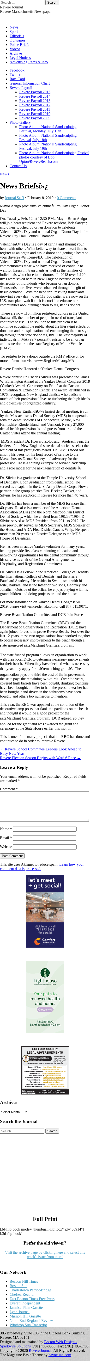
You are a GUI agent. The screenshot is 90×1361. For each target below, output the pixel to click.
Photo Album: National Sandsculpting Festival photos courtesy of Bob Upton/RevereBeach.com (54, 157)
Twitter (15, 74)
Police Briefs (19, 45)
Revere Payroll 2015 (34, 92)
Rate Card (17, 79)
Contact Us (18, 166)
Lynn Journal (20, 1312)
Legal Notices (20, 58)
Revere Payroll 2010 (34, 114)
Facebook (17, 70)
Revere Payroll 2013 (34, 101)
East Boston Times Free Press (32, 1299)
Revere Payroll (21, 88)
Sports (14, 31)
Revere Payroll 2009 (34, 118)
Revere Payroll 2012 (34, 105)
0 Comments (66, 198)
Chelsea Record (22, 1294)
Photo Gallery (20, 122)
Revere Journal (11, 7)
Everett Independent (25, 1303)
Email (6, 838)
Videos (15, 49)
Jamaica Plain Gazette (26, 1307)
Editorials (17, 36)
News (14, 27)
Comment (9, 789)
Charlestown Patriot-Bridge (30, 1290)
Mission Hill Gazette (25, 1316)
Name (6, 829)
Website (6, 847)
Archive (16, 53)
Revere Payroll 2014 (34, 96)
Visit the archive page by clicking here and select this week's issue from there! (45, 1254)
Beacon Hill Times (24, 1281)
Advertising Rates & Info (29, 62)
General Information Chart (30, 83)
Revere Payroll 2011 (34, 109)
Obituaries (17, 40)
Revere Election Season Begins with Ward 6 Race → (40, 758)
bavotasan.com (59, 1355)
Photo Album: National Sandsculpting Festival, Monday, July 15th (48, 129)
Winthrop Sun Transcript (28, 1325)
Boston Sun (18, 1286)
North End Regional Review (31, 1320)
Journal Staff (14, 198)
